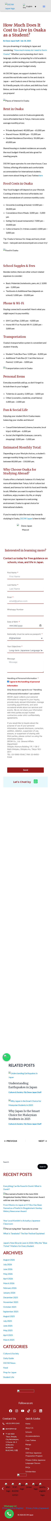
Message (11, 659)
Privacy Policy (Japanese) (37, 1508)
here (41, 175)
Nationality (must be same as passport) (24, 634)
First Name (12, 572)
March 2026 (8, 1283)
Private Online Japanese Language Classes (35, 1461)
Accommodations (33, 1436)
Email (9, 597)
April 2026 (8, 1278)
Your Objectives (14, 646)
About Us (29, 1428)
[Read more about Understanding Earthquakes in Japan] (25, 1075)
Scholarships (31, 1471)
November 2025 (10, 1302)
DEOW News (9, 1363)
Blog (27, 1448)
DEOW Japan (26, 518)
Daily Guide (8, 1358)
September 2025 (10, 1311)
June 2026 (7, 1269)
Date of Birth (12, 622)
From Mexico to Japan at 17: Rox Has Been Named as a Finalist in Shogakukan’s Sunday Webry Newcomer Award (22, 1208)
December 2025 (10, 1297)
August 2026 (9, 1259)
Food (5, 1367)
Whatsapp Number (15, 609)
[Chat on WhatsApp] (6, 1057)
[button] (44, 6)
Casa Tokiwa (31, 1440)
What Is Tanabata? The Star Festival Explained (23, 1233)
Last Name (12, 585)
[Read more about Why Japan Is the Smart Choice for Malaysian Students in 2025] (25, 1103)
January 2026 (9, 1292)
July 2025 (7, 1321)
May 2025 (8, 1330)
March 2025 (8, 1339)
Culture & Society (15, 1092)
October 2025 (9, 1307)
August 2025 (9, 1316)
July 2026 (7, 1264)
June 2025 (7, 1325)
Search (6, 1162)
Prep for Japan (9, 1372)
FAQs (28, 1467)
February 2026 (9, 1288)
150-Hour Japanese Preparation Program (34, 1454)
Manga (28, 1444)
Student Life (8, 1377)
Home (28, 1423)
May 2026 (8, 1274)
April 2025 (8, 1335)
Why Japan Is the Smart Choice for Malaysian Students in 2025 (24, 1115)
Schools (29, 1432)
